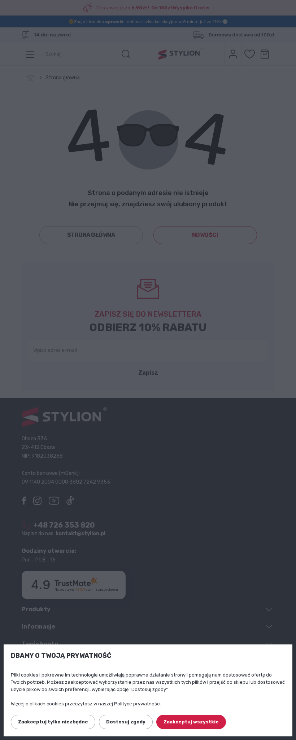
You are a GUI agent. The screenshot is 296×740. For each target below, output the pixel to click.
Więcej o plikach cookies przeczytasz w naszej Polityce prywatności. (86, 703)
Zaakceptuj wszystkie (191, 721)
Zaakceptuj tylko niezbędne (53, 721)
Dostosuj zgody (125, 721)
